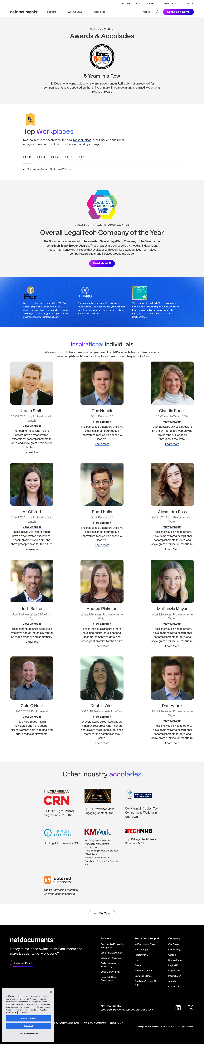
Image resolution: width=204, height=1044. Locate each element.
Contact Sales (23, 963)
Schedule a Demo (178, 11)
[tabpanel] (102, 169)
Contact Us (188, 3)
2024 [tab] (41, 157)
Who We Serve (75, 12)
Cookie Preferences (28, 1033)
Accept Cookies (28, 1018)
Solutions (51, 12)
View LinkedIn (32, 425)
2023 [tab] (55, 157)
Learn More (32, 452)
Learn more (102, 444)
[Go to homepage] (24, 12)
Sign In (146, 12)
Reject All (28, 1026)
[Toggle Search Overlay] (158, 12)
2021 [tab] (82, 157)
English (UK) (169, 3)
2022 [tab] (69, 157)
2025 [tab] (27, 157)
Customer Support (130, 3)
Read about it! (102, 263)
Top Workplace (82, 140)
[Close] (51, 992)
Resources (99, 12)
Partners (150, 3)
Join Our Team (102, 913)
